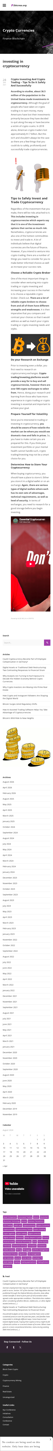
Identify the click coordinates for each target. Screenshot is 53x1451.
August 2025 (8, 798)
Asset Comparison (10, 1217)
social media (26, 1258)
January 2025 (9, 821)
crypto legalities (9, 1233)
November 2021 (10, 1001)
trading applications (28, 1262)
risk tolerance (8, 1258)
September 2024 (10, 832)
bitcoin (36, 1217)
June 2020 (7, 1080)
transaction (8, 1266)
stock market (8, 1262)
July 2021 (7, 1018)
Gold (34, 1242)
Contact (6, 1424)
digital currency (9, 1237)
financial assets (9, 1242)
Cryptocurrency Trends (24, 1229)
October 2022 (9, 945)
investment (42, 1246)
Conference (7, 1421)
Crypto (5, 1375)
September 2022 (10, 951)
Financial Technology (23, 1242)
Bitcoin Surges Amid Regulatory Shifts (20, 704)
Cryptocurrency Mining (12, 1380)
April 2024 (7, 855)
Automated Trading (25, 1217)
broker (24, 1221)
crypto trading (21, 1233)
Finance (45, 1237)
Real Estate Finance (10, 1254)
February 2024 (9, 866)
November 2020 (10, 1058)
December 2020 (10, 1052)
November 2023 (10, 883)
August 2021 (8, 1013)
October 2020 (9, 1063)
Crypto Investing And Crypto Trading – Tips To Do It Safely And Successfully (28, 82)
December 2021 (10, 996)
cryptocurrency (9, 1229)
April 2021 (7, 1035)
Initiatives (7, 1413)
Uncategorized (8, 1397)
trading (17, 1262)
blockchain (44, 1217)
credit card (17, 1225)
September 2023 (10, 894)
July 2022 (7, 962)
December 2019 (10, 1108)
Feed (7, 1276)
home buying (43, 1242)
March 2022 (8, 984)
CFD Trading (8, 1225)
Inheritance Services (19, 1246)
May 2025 (7, 804)
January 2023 (9, 934)
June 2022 (7, 968)
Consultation (8, 1417)
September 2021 (10, 1007)
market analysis (9, 1250)
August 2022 (8, 956)
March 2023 (8, 922)
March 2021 (8, 1041)
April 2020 (7, 1092)
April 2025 (7, 810)
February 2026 (9, 793)
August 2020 (8, 1075)
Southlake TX (37, 1258)
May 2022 (7, 973)
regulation (22, 1254)
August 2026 (8, 782)
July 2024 (7, 844)
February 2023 (9, 928)
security (17, 1258)
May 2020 (7, 1086)
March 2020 (8, 1097)
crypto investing (39, 1229)
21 (31, 1152)
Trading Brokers (42, 1262)
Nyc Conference (9, 1410)
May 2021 (7, 1030)
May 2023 (7, 911)
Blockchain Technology (12, 1221)
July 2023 (7, 906)
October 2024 (9, 827)
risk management (34, 1254)
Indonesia (7, 1246)
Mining (18, 1250)
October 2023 (9, 889)
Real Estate (7, 1391)
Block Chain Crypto (10, 1369)
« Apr (5, 1166)
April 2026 (7, 787)
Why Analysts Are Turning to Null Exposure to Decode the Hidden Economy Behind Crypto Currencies (23, 679)
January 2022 (9, 990)
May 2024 (7, 849)
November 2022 (10, 939)
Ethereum (19, 1237)
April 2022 (7, 979)
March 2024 (8, 860)
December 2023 (10, 877)
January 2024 (9, 872)
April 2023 (7, 917)
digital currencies (34, 1233)
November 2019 (10, 1114)
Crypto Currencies (43, 1225)
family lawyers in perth (33, 1237)
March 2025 (8, 815)
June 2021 (7, 1024)
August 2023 (8, 900)
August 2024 (8, 838)
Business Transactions (36, 1221)
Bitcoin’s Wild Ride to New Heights (18, 718)
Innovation (32, 1246)
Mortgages (27, 1250)
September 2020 (10, 1069)
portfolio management (40, 1250)
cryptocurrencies (29, 1225)
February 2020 (9, 1103)
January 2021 (9, 1046)
